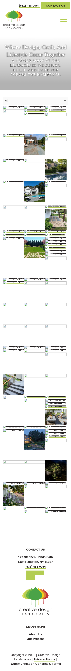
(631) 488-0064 (29, 5)
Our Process (35, 639)
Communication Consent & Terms (36, 663)
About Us (35, 634)
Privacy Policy (44, 659)
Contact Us (55, 5)
